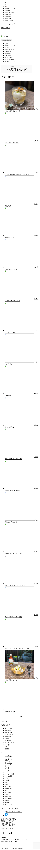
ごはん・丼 (8, 760)
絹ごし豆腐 (8, 728)
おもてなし (8, 756)
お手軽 (7, 758)
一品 (6, 778)
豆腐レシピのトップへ (8, 721)
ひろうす (8, 745)
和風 (6, 784)
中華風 (7, 780)
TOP (6, 43)
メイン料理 (8, 776)
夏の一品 (8, 786)
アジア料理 (8, 764)
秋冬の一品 (8, 798)
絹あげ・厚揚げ (10, 742)
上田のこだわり (10, 8)
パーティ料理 (9, 774)
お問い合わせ (5, 28)
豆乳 (6, 747)
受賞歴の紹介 (9, 12)
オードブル (8, 766)
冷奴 (6, 782)
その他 (7, 749)
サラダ (7, 768)
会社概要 (8, 18)
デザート (8, 772)
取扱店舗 (8, 14)
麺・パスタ (8, 804)
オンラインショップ (8, 24)
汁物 (6, 794)
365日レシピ (9, 20)
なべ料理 (8, 762)
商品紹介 (8, 10)
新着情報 (8, 16)
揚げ (6, 790)
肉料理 (7, 800)
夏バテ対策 (8, 788)
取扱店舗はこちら (7, 828)
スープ (7, 770)
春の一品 (8, 792)
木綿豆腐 (8, 730)
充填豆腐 (8, 736)
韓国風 (7, 802)
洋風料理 (8, 796)
